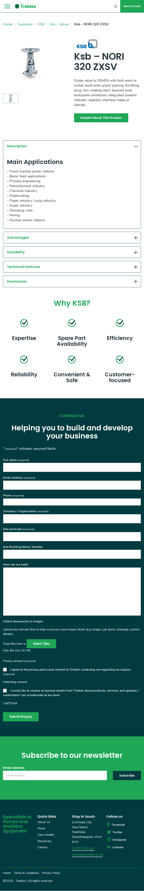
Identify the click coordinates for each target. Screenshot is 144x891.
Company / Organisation (26, 511)
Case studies (46, 835)
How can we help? (15, 564)
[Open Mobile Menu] (7, 6)
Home (7, 873)
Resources (44, 841)
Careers (43, 847)
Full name (16, 460)
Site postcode (18, 529)
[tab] (72, 146)
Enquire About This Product (101, 118)
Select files (41, 643)
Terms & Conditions (26, 873)
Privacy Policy (51, 873)
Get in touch (132, 6)
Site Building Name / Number (23, 547)
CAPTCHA (10, 703)
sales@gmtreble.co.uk (87, 855)
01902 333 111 (83, 848)
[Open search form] (115, 6)
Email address (19, 478)
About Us (44, 822)
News (41, 828)
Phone (13, 495)
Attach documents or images (23, 621)
